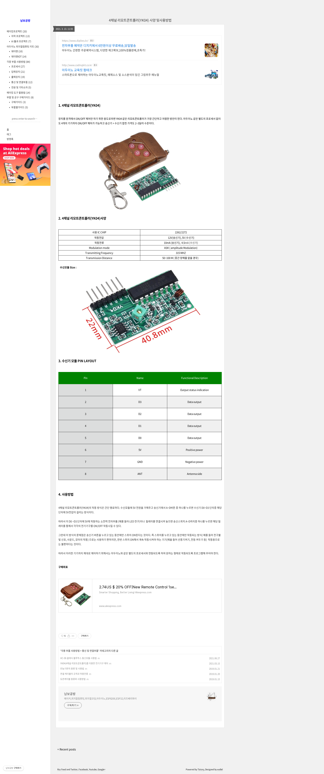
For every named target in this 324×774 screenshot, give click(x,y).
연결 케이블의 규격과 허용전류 (74, 673)
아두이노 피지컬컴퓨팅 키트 (23, 46)
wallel (220, 769)
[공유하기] (69, 635)
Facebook (83, 769)
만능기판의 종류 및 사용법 (72, 668)
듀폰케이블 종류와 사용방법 (73, 678)
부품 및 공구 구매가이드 (20, 97)
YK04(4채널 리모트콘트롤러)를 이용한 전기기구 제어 (84, 663)
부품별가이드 (19, 107)
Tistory (201, 769)
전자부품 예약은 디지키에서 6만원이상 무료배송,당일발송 (99, 46)
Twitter (74, 769)
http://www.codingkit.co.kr (77, 65)
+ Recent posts (66, 749)
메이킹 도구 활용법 (18, 92)
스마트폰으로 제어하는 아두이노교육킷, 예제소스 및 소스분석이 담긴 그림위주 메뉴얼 (110, 74)
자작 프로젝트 (20, 36)
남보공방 (70, 694)
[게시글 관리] (73, 635)
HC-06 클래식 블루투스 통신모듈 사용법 (78, 658)
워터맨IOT (18, 56)
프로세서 (18, 66)
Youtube (93, 769)
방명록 (10, 139)
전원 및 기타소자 (21, 87)
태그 (9, 134)
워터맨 (17, 51)
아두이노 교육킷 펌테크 (77, 70)
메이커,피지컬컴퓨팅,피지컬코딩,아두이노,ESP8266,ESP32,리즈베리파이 (100, 698)
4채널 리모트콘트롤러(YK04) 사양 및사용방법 (140, 20)
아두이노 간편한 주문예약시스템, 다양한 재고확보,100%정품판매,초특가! (103, 50)
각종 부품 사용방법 (18, 61)
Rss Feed (61, 769)
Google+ (101, 769)
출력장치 (18, 76)
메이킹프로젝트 (17, 31)
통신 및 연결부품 (22, 82)
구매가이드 (18, 102)
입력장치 (18, 71)
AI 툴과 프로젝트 (21, 41)
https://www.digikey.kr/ (75, 40)
